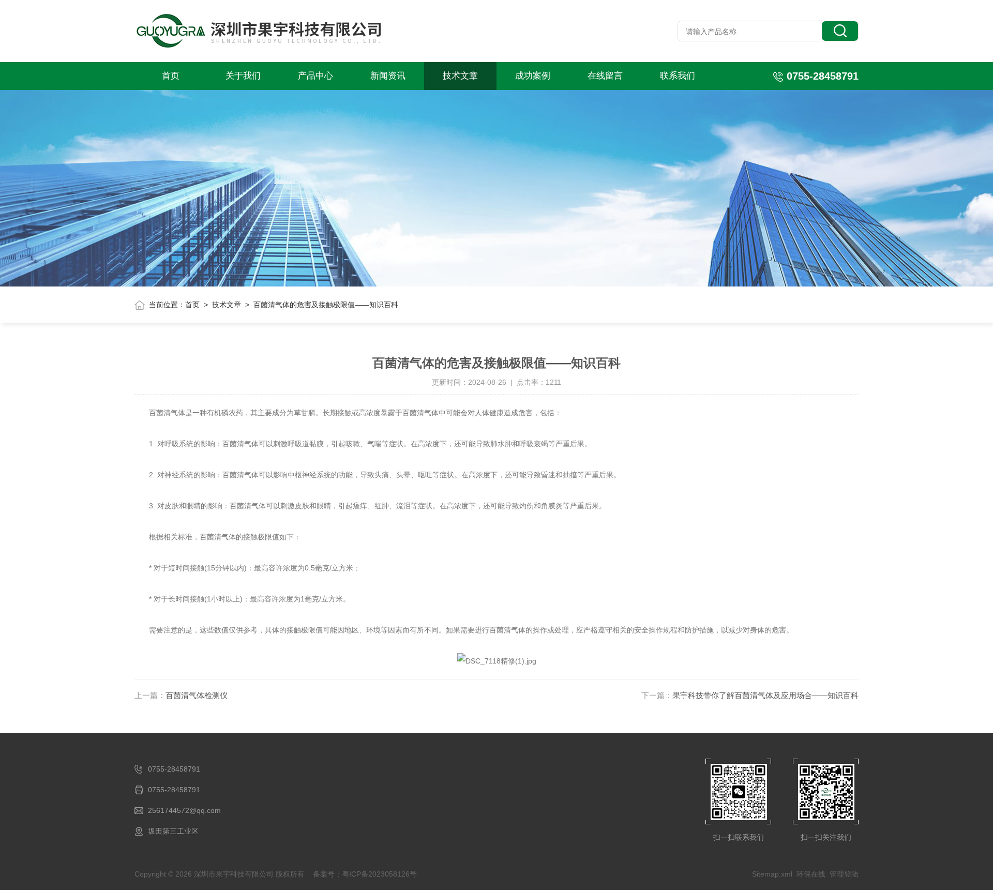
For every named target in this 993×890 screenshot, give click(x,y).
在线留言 (605, 76)
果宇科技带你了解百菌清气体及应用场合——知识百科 (765, 695)
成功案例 (532, 76)
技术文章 (460, 76)
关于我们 (243, 76)
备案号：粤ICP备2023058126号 (365, 874)
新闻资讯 (387, 76)
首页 (170, 76)
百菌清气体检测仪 (197, 695)
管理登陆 (844, 874)
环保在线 (810, 874)
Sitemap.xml (772, 874)
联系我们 (677, 76)
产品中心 (315, 76)
